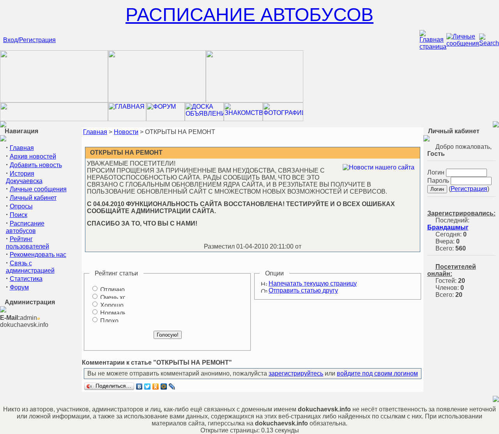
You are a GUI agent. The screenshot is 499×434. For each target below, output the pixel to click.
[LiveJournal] (172, 386)
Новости (126, 132)
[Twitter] (147, 386)
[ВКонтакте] (139, 386)
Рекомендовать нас (38, 254)
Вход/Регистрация (29, 40)
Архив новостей (33, 156)
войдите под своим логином (377, 373)
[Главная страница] (432, 46)
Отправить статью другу (303, 290)
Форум (19, 287)
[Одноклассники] (156, 386)
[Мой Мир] (164, 386)
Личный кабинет (33, 197)
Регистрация (469, 188)
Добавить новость (36, 165)
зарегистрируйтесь (296, 373)
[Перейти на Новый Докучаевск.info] (54, 119)
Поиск (18, 215)
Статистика (26, 278)
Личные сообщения (38, 189)
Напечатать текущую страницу (313, 283)
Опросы (21, 206)
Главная (22, 148)
